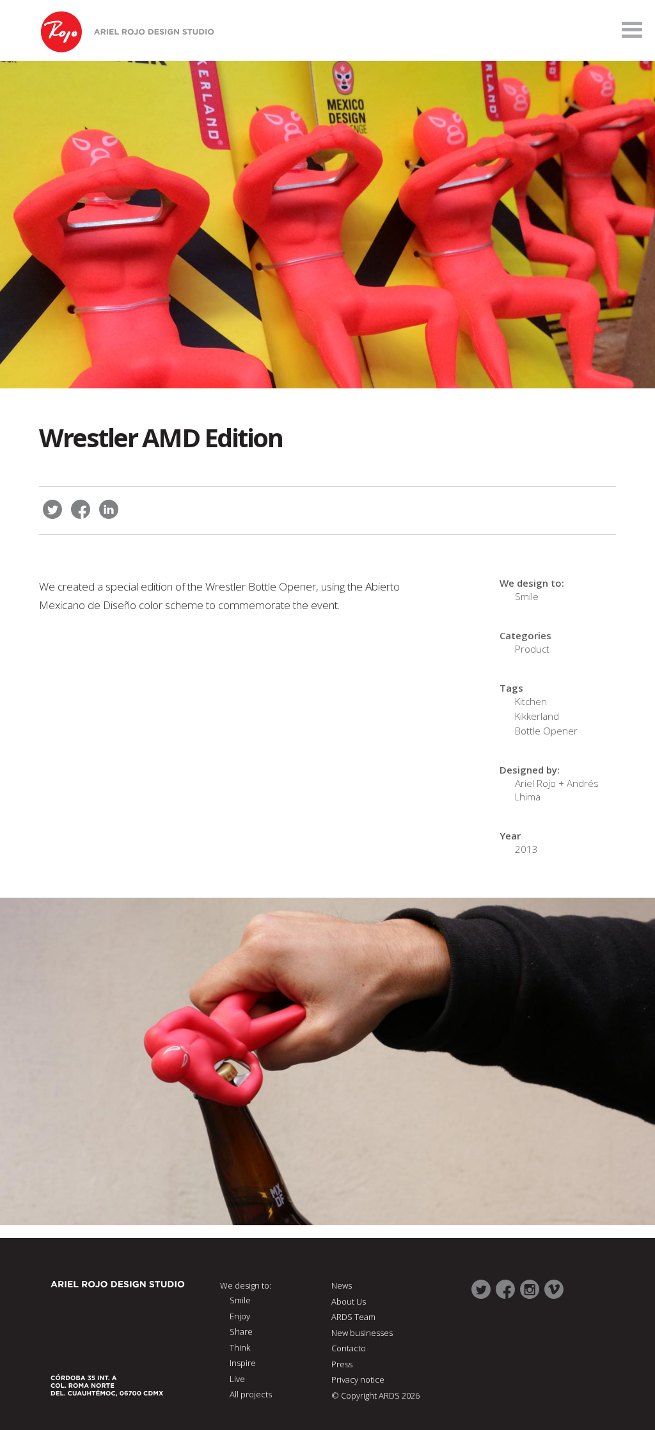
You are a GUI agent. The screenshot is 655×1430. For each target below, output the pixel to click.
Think (240, 1347)
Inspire (243, 1363)
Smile (527, 596)
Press (341, 1364)
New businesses (362, 1333)
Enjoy (240, 1316)
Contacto (348, 1348)
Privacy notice (357, 1379)
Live (237, 1379)
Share (241, 1331)
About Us (348, 1301)
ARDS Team (353, 1317)
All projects (251, 1394)
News (341, 1285)
